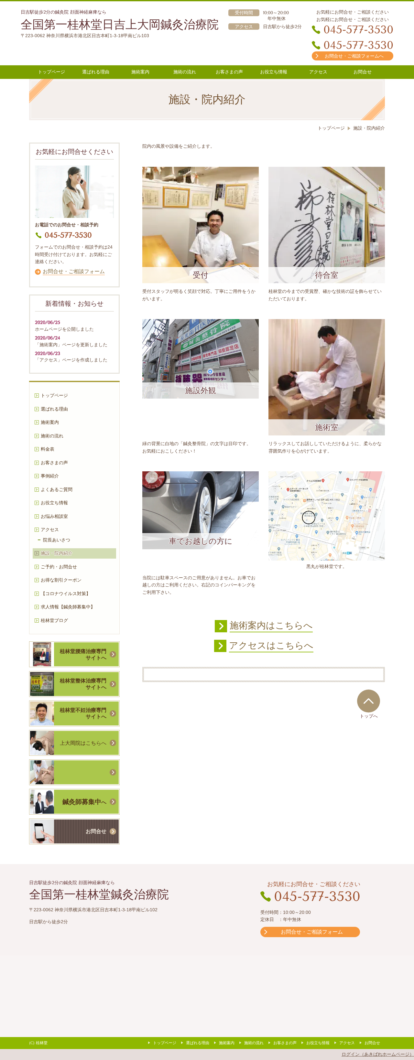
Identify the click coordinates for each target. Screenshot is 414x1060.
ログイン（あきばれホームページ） (378, 1054)
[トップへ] (368, 701)
